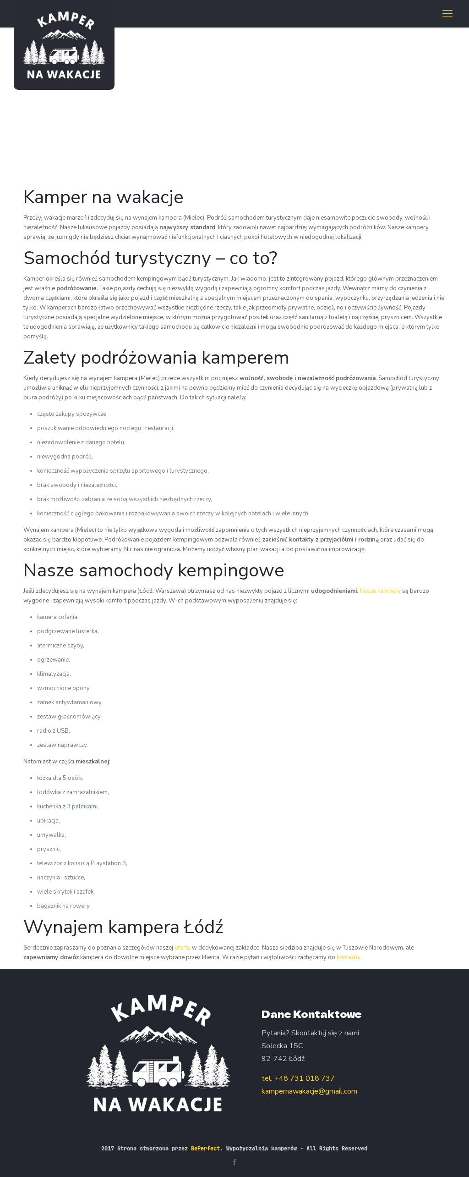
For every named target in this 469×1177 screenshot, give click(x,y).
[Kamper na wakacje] (64, 45)
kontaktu (348, 957)
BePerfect (205, 1148)
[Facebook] (234, 1162)
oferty (183, 948)
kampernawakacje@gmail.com (309, 1091)
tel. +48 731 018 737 (298, 1078)
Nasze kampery (380, 591)
